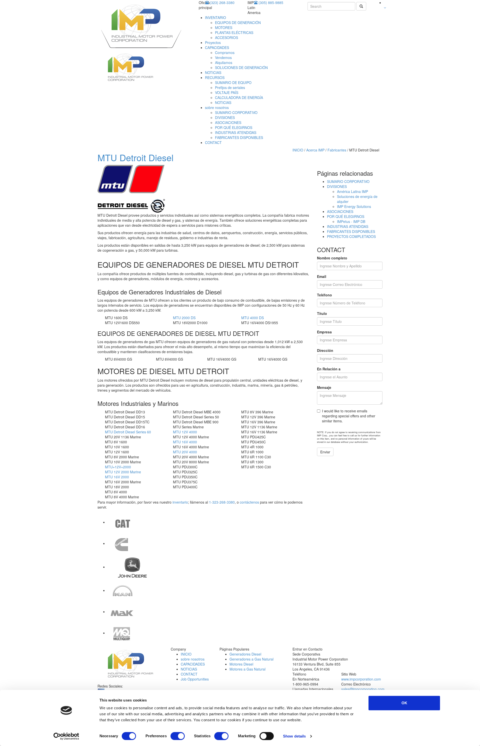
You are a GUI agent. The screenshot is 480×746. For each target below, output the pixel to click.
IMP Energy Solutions (354, 206)
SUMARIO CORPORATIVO (236, 112)
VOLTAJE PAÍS (226, 92)
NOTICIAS (213, 72)
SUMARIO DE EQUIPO (233, 82)
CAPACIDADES (217, 47)
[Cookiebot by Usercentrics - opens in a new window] (66, 736)
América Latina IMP (352, 191)
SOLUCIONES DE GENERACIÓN (241, 67)
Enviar (325, 451)
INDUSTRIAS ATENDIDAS (235, 132)
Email (321, 276)
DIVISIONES (225, 117)
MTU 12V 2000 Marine (123, 471)
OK (404, 703)
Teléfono (324, 294)
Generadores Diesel (245, 654)
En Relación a (328, 368)
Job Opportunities (195, 679)
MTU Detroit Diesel (136, 157)
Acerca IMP (315, 149)
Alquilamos (223, 62)
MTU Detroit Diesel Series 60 (128, 431)
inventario (180, 502)
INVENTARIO (215, 17)
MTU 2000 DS (184, 317)
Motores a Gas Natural (248, 669)
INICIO (297, 149)
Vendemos (223, 57)
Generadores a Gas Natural (252, 659)
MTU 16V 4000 (185, 441)
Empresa (324, 331)
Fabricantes (337, 149)
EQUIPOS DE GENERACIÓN (238, 22)
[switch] (177, 736)
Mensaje (324, 387)
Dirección (325, 350)
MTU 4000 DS (252, 317)
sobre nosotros (217, 107)
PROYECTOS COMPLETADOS (351, 236)
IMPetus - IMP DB (351, 221)
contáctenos (249, 502)
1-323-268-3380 (222, 502)
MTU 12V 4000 (185, 431)
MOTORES (223, 27)
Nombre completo (332, 257)
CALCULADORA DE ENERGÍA (239, 97)
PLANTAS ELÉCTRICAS (234, 32)
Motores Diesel (241, 664)
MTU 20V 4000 (185, 451)
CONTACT (213, 142)
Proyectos (213, 42)
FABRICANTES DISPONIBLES (239, 137)
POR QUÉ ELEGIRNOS (233, 127)
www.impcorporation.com (361, 679)
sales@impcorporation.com (362, 689)
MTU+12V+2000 (118, 466)
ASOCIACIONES (228, 122)
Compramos (224, 52)
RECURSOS (214, 77)
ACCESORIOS (226, 37)
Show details (294, 736)
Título (322, 313)
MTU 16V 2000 (117, 476)
